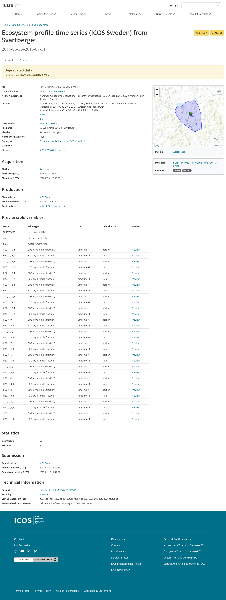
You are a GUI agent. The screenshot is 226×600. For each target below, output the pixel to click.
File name (7, 127)
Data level (7, 145)
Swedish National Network (53, 91)
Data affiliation (10, 91)
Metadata (160, 162)
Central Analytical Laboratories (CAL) (184, 563)
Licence (6, 150)
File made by (8, 197)
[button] (46, 14)
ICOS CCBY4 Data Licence (52, 150)
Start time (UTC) (10, 173)
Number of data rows (13, 136)
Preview (24, 60)
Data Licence (118, 551)
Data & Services (20, 24)
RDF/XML (185, 162)
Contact (115, 545)
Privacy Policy (43, 590)
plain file (44, 494)
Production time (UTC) (14, 201)
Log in (176, 5)
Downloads (8, 440)
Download (217, 32)
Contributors (9, 206)
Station (6, 169)
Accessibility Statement (97, 590)
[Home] (11, 5)
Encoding (7, 494)
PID (4, 86)
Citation (6, 103)
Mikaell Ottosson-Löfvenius (53, 206)
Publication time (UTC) (14, 467)
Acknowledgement (12, 95)
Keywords (160, 170)
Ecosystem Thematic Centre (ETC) (182, 551)
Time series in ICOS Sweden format (58, 489)
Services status (120, 557)
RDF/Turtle (196, 162)
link (77, 86)
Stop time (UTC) (10, 178)
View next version (48, 123)
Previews (6, 445)
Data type (7, 141)
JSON (175, 162)
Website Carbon (43, 559)
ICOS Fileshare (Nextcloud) (126, 563)
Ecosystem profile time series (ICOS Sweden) (62, 141)
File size (6, 132)
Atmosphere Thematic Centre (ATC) (183, 545)
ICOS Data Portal (40, 24)
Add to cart (201, 32)
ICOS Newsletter (120, 570)
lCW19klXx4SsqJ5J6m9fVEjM (35, 74)
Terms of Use (22, 590)
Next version (8, 123)
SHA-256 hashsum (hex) (14, 498)
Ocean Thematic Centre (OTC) (180, 557)
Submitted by (9, 463)
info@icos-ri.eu (22, 545)
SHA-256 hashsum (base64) (16, 503)
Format (6, 489)
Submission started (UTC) (15, 472)
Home (5, 24)
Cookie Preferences (67, 590)
